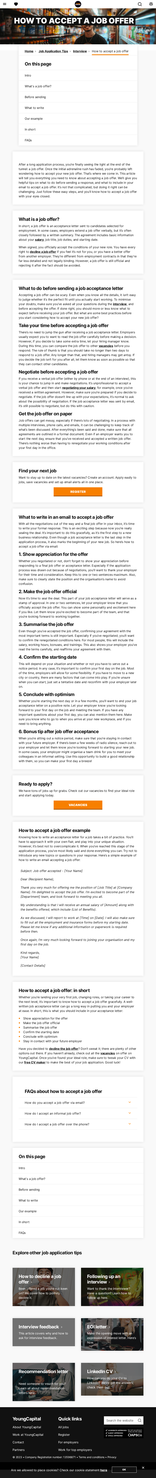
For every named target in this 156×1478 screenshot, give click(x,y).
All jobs (63, 1427)
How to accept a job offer (110, 51)
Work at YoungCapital (28, 1435)
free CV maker (34, 1062)
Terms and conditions (91, 1457)
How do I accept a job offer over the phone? (57, 1124)
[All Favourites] (16, 4)
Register (78, 492)
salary (39, 239)
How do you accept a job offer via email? (55, 1103)
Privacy (112, 1457)
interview (120, 304)
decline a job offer (43, 252)
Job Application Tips (53, 51)
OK (124, 1469)
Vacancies (78, 805)
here (103, 1470)
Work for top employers (75, 1450)
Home (29, 51)
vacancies (106, 346)
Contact (18, 1442)
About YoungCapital (27, 1427)
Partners (18, 1450)
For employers (68, 1442)
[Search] (141, 4)
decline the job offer (63, 1049)
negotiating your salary (79, 388)
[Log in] (151, 4)
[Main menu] (4, 4)
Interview (80, 51)
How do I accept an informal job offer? (53, 1113)
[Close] (143, 1470)
